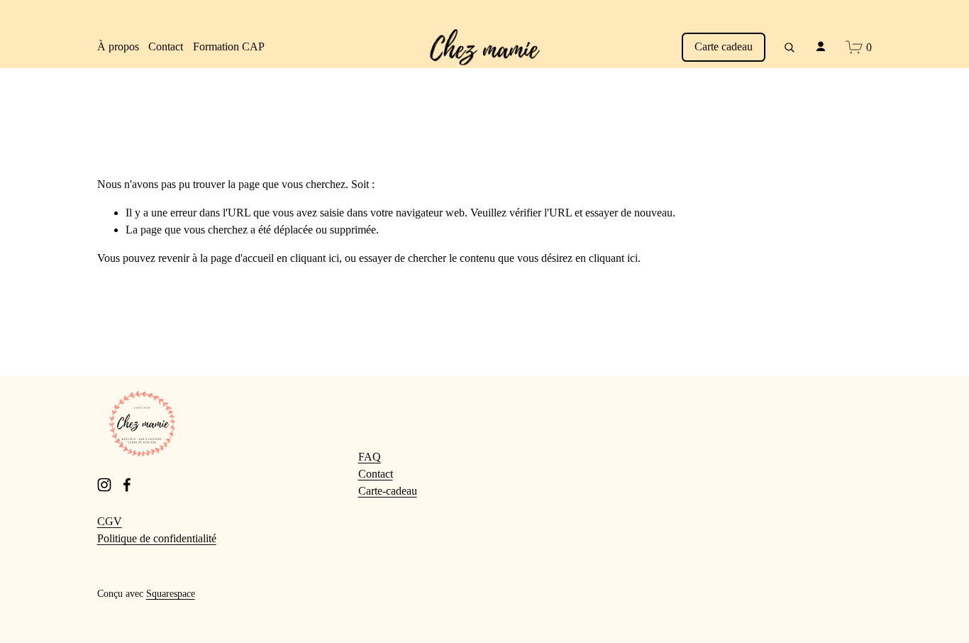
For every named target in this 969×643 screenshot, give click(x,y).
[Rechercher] (789, 47)
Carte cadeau (723, 46)
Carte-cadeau (387, 491)
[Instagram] (104, 485)
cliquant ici (314, 258)
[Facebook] (127, 485)
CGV (109, 521)
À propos (118, 46)
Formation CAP (229, 46)
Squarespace (170, 593)
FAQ (369, 457)
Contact (165, 46)
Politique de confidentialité (156, 538)
